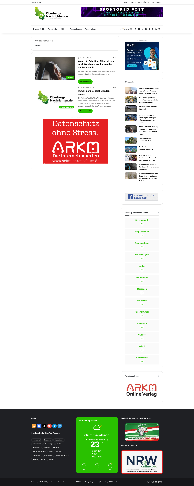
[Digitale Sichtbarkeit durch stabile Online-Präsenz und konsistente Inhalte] (131, 90)
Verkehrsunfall (48, 455)
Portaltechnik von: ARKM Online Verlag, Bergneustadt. (81, 482)
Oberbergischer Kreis (39, 451)
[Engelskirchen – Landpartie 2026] (131, 140)
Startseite (41, 41)
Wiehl (43, 459)
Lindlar (59, 444)
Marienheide (36, 447)
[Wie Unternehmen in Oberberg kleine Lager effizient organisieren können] (131, 117)
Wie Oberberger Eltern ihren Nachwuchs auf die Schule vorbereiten (148, 100)
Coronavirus (47, 440)
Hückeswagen (49, 444)
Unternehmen (37, 455)
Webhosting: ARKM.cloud (108, 482)
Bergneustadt (37, 440)
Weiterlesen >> (85, 81)
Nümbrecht (46, 447)
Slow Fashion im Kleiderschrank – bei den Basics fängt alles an (148, 158)
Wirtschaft (51, 459)
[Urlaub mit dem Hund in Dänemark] (131, 108)
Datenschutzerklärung (139, 2)
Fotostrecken (53, 29)
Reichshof (59, 451)
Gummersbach (37, 444)
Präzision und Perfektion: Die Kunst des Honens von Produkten (149, 167)
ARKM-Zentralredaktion (87, 88)
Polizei (51, 451)
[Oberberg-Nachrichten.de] (51, 13)
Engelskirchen (59, 440)
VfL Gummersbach (61, 455)
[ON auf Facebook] (141, 200)
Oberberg (56, 447)
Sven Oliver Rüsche (86, 58)
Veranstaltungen (76, 29)
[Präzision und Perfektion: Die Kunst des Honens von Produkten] (131, 166)
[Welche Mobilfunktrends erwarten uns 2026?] (131, 149)
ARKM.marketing (75, 117)
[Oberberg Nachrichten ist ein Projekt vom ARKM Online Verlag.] (141, 398)
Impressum (157, 2)
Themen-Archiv (39, 29)
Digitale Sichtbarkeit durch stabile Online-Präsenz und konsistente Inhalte (149, 91)
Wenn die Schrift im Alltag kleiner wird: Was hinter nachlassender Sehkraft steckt (96, 64)
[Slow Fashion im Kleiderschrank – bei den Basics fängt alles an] (131, 157)
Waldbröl (35, 459)
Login (124, 2)
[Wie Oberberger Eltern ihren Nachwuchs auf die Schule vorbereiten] (131, 99)
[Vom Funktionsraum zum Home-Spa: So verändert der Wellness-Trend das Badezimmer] (131, 175)
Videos (63, 29)
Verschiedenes (91, 29)
